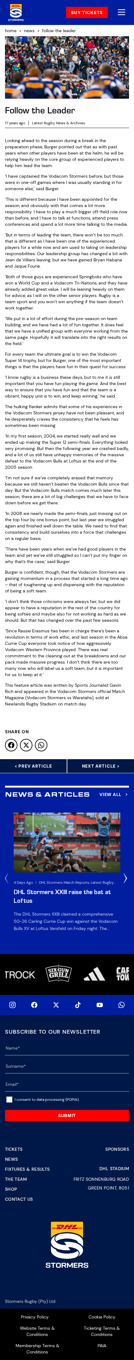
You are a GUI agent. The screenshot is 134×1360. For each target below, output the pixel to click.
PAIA (102, 1345)
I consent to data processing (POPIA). (47, 1099)
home (11, 30)
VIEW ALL (110, 794)
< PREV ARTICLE (33, 766)
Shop (11, 1189)
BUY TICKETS (87, 12)
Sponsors (117, 1149)
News (11, 1159)
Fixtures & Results (27, 1169)
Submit (67, 1115)
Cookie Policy (102, 1317)
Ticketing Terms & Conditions (102, 1331)
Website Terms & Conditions (37, 1331)
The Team (16, 1179)
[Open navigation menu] (121, 13)
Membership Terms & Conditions (37, 1349)
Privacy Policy (35, 1317)
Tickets (13, 1149)
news (29, 30)
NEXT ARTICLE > (101, 766)
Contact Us (19, 1199)
